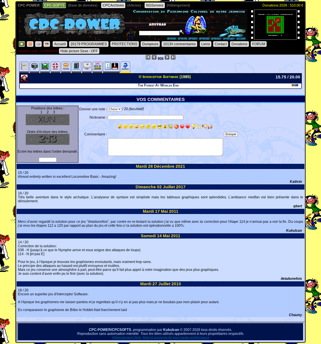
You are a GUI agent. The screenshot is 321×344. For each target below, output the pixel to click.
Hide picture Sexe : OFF (79, 51)
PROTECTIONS (124, 44)
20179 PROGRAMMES (89, 44)
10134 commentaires (179, 44)
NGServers (154, 5)
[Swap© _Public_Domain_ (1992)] (275, 38)
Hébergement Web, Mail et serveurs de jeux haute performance (160, 337)
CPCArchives (113, 5)
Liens (205, 44)
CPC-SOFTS (54, 5)
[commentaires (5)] (125, 67)
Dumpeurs (150, 44)
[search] (181, 32)
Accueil (60, 44)
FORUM (258, 44)
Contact (221, 44)
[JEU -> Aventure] (25, 80)
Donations (239, 44)
